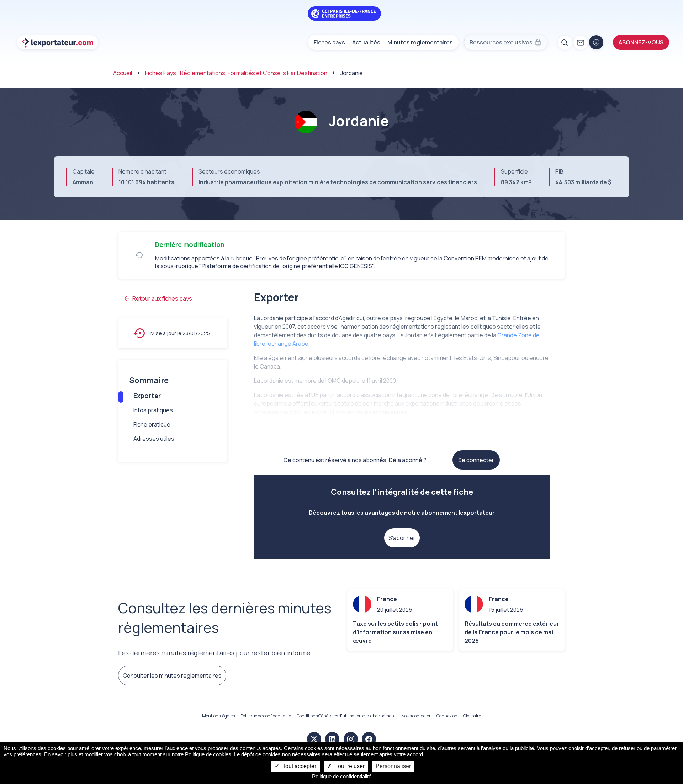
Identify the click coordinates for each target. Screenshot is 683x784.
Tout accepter (298, 766)
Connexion (446, 716)
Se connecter (476, 460)
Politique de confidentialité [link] (341, 776)
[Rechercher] (564, 42)
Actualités (366, 42)
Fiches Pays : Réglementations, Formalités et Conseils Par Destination (236, 73)
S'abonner (401, 538)
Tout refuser (349, 766)
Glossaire (472, 716)
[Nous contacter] (580, 42)
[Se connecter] (596, 42)
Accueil (122, 73)
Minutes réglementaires (420, 42)
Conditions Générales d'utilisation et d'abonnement (346, 716)
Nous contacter (416, 716)
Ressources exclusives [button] (501, 42)
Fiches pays (329, 42)
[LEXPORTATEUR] (57, 42)
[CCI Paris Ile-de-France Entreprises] (344, 13)
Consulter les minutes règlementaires (172, 675)
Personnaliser (393, 766)
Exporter (147, 395)
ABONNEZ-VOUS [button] (641, 42)
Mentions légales (218, 716)
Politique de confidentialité (265, 716)
